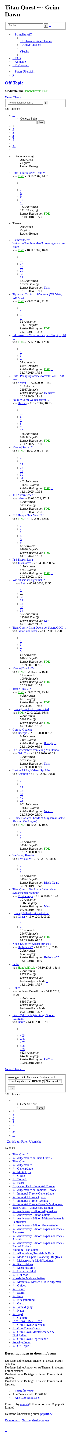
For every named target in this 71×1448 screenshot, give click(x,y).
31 (21, 277)
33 (21, 607)
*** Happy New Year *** (28, 515)
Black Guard (51, 882)
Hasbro (22, 403)
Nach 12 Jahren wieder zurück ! (31, 943)
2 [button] (13, 129)
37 (21, 787)
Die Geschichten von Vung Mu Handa (35, 750)
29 (21, 270)
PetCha (48, 1059)
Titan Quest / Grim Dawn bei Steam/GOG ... (39, 627)
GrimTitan (24, 753)
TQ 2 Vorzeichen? (23, 495)
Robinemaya (25, 896)
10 (21, 200)
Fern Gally (24, 858)
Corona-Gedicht (22, 729)
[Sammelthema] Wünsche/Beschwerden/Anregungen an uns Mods (38, 243)
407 (22, 1042)
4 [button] (13, 136)
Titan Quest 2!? (21, 688)
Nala (47, 287)
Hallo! (16, 988)
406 (22, 1039)
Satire (15, 964)
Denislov (49, 393)
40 (21, 797)
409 (22, 1049)
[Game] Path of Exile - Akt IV (30, 913)
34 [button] (14, 146)
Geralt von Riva (27, 631)
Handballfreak (32, 91)
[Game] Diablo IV (23, 668)
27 (21, 263)
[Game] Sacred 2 (22, 447)
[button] (13, 115)
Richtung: (38, 1081)
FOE (45, 91)
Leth (23, 583)
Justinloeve (24, 563)
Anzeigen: (14, 1077)
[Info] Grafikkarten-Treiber (28, 172)
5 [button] (13, 139)
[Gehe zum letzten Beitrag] (52, 213)
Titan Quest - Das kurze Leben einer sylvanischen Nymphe (34, 891)
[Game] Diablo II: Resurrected (30, 709)
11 (21, 203)
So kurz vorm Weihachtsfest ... (30, 399)
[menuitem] (36, 41)
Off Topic (14, 82)
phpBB (24, 1404)
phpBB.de (46, 1414)
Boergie (22, 733)
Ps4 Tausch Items (22, 559)
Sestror (22, 382)
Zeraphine (24, 773)
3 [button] (13, 132)
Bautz (21, 1022)
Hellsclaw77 (25, 947)
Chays (21, 916)
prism (21, 498)
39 (21, 794)
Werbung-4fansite (23, 855)
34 (21, 610)
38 (21, 790)
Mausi (47, 906)
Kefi (46, 620)
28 (21, 267)
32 (21, 603)
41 (21, 801)
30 (21, 274)
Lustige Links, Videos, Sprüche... (32, 770)
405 (22, 1035)
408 (22, 1045)
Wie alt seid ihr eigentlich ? (28, 580)
